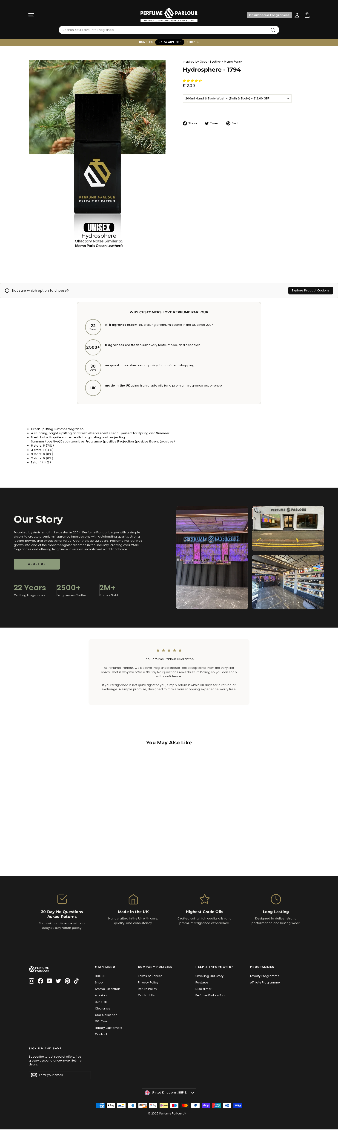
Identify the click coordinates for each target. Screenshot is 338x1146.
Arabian (101, 995)
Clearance (103, 1008)
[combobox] (169, 30)
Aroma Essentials (108, 989)
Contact (101, 1034)
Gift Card (102, 1021)
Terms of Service (150, 976)
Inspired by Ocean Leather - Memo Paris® (213, 62)
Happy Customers (108, 1028)
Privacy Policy (148, 982)
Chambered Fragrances (269, 15)
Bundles (101, 1002)
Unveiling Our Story (209, 976)
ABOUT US (37, 564)
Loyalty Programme (265, 976)
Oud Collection (106, 1015)
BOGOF (100, 976)
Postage (201, 982)
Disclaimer (203, 989)
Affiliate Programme (265, 982)
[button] (193, 81)
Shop (99, 982)
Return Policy (147, 989)
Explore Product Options (310, 290)
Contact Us (146, 995)
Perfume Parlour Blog (211, 995)
